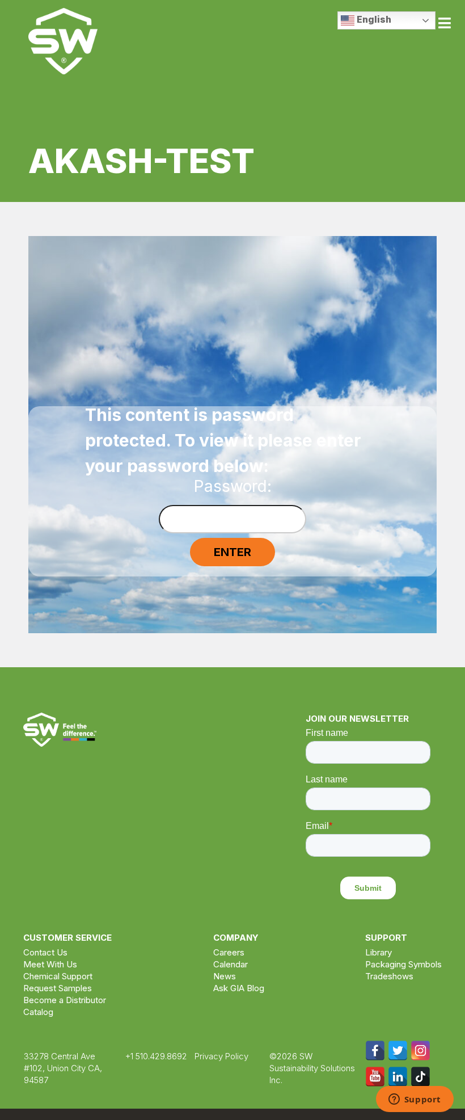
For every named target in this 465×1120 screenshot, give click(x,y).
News (224, 976)
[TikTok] (420, 1077)
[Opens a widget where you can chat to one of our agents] (414, 1100)
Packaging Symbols (403, 964)
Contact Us (45, 952)
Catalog (38, 1012)
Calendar (230, 964)
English (372, 19)
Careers (228, 952)
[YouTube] (375, 1077)
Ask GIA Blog (238, 988)
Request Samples (57, 988)
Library (378, 952)
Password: (233, 487)
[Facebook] (375, 1050)
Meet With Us (50, 964)
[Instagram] (420, 1050)
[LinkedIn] (398, 1077)
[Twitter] (398, 1050)
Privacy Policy (221, 1056)
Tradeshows (389, 976)
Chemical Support (57, 976)
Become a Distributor (64, 1000)
